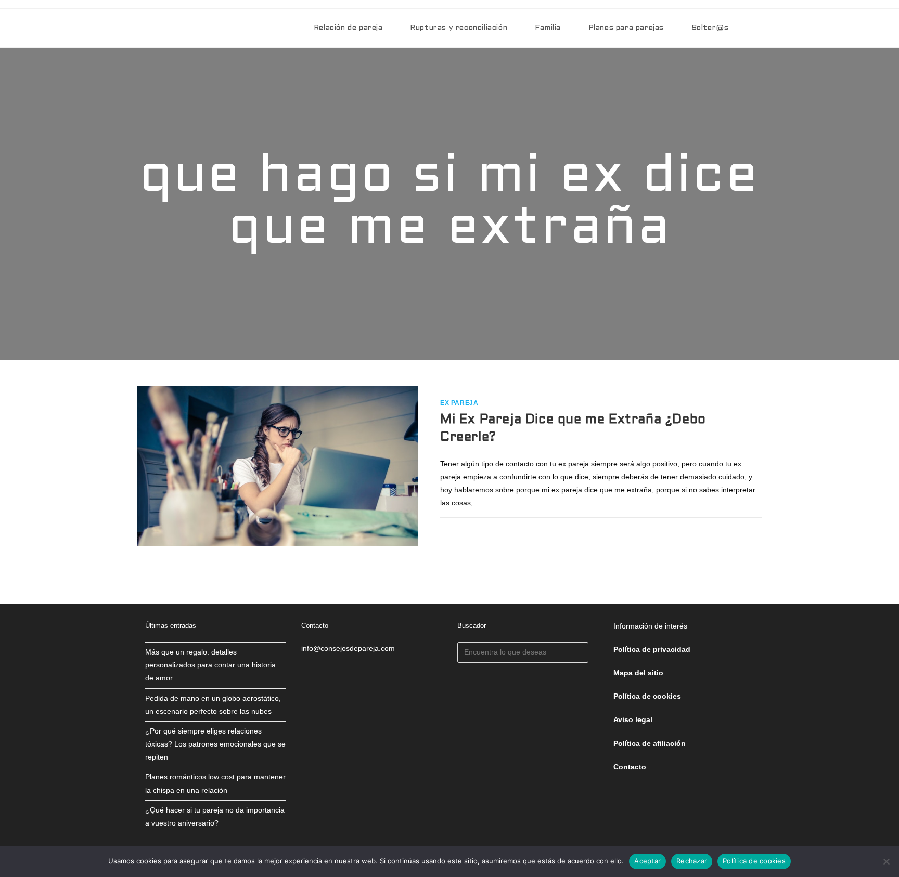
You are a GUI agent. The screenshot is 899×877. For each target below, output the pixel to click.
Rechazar (691, 861)
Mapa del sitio (638, 673)
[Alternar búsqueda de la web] (758, 28)
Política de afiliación (649, 743)
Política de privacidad (651, 649)
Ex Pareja (459, 403)
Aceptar (647, 861)
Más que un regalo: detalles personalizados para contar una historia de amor (210, 665)
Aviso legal (632, 719)
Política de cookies (754, 861)
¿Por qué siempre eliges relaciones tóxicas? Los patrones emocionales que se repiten (215, 744)
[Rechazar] (886, 861)
